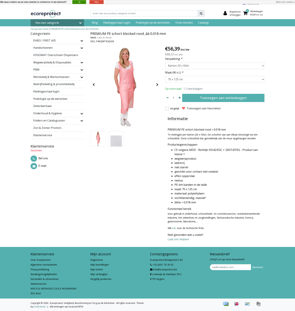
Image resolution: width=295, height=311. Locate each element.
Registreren (96, 259)
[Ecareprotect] (46, 13)
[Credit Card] (226, 305)
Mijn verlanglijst (99, 274)
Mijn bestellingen (99, 264)
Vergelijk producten (100, 279)
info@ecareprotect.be (165, 269)
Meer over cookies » (285, 2)
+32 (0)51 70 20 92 (162, 264)
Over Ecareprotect (41, 259)
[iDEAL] (237, 305)
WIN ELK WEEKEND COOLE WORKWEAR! (53, 288)
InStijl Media (39, 306)
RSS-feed (36, 293)
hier (174, 228)
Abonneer (257, 267)
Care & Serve (104, 37)
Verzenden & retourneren (45, 279)
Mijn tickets (96, 269)
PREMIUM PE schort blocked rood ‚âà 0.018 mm (75, 28)
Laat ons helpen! (178, 239)
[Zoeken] (201, 13)
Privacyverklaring (40, 269)
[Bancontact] (248, 305)
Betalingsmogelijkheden (44, 274)
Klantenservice (39, 283)
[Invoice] (259, 305)
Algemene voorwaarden (44, 264)
